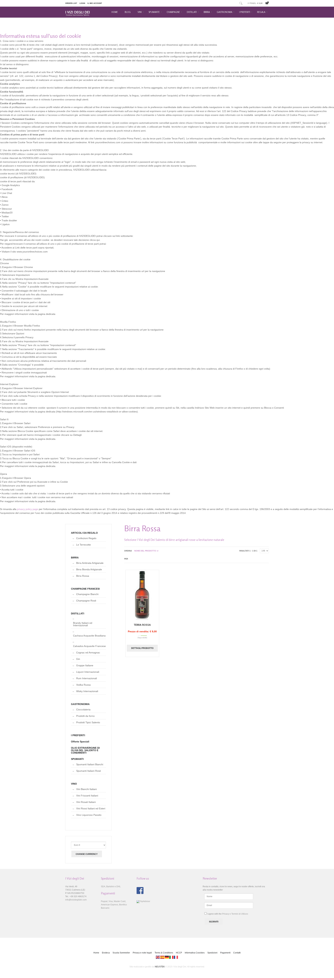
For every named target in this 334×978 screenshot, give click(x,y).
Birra (207, 12)
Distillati (192, 12)
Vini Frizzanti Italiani (87, 795)
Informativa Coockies (195, 953)
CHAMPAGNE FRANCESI (85, 588)
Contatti (237, 953)
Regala (261, 12)
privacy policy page (27, 509)
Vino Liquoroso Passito (88, 815)
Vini (140, 12)
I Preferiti (244, 12)
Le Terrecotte (83, 544)
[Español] (162, 957)
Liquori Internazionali (87, 671)
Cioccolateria (83, 709)
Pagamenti (225, 953)
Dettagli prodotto (142, 648)
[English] (158, 957)
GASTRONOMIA (80, 704)
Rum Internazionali (86, 678)
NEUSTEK (160, 966)
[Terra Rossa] (142, 595)
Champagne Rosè (86, 600)
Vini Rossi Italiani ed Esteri (90, 808)
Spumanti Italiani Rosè (88, 770)
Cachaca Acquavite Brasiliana (89, 635)
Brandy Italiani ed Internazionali (82, 624)
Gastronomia (224, 12)
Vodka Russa (83, 684)
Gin (78, 659)
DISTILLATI (77, 613)
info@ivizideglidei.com (76, 900)
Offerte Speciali (80, 741)
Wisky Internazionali (87, 691)
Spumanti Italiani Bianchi (89, 764)
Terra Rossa (142, 624)
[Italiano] (171, 957)
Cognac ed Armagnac (88, 652)
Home (115, 12)
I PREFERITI (78, 735)
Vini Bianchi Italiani (86, 789)
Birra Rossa (82, 575)
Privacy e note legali (142, 953)
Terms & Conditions (164, 953)
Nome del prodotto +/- (146, 551)
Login (82, 3)
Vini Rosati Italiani (86, 802)
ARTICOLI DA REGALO (84, 532)
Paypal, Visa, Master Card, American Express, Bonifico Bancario (114, 904)
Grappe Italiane (84, 665)
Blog (128, 12)
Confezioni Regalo (86, 538)
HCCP (179, 953)
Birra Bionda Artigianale (89, 569)
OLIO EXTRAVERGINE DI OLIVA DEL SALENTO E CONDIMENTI (85, 750)
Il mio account (95, 3)
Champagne (173, 12)
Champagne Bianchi (87, 594)
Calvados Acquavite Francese (89, 646)
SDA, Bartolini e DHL (111, 886)
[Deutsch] (167, 957)
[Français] (176, 957)
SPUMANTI (77, 759)
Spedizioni (212, 953)
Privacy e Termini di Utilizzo (235, 914)
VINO (74, 783)
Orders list (71, 3)
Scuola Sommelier (121, 953)
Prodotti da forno (85, 716)
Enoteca (106, 953)
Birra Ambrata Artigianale (90, 563)
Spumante (154, 12)
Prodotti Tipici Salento (88, 722)
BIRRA (75, 557)
